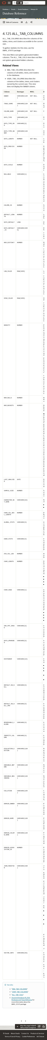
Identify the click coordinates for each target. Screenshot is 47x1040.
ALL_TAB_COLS (17, 995)
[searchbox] (34, 3)
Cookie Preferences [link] (28, 1036)
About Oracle (15, 1033)
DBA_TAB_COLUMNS (19, 989)
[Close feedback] (17, 1026)
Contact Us (25, 1033)
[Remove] (21, 3)
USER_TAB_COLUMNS (20, 992)
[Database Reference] (22, 22)
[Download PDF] (26, 22)
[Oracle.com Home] (4, 3)
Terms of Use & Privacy (12, 1036)
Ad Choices (40, 1036)
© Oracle (6, 1033)
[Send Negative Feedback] (39, 1026)
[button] (9, 2)
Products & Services (37, 1033)
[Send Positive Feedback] (43, 1026)
